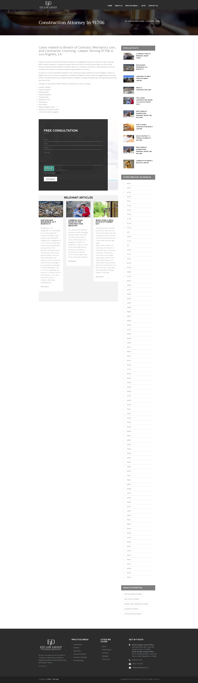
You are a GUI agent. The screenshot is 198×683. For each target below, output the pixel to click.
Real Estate (77, 651)
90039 (129, 427)
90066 (129, 449)
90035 (129, 378)
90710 (129, 369)
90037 (129, 520)
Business (76, 648)
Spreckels (105, 653)
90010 (129, 360)
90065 (129, 303)
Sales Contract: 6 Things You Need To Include (143, 138)
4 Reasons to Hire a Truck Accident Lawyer (143, 78)
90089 (129, 272)
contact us (153, 6)
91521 (129, 254)
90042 (129, 471)
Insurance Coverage (80, 657)
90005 (129, 502)
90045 (129, 391)
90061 (129, 467)
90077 (129, 281)
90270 (129, 267)
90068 (129, 312)
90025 (129, 444)
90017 (129, 347)
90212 (129, 259)
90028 (129, 568)
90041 (129, 573)
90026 (129, 343)
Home (110, 6)
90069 (129, 285)
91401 (129, 396)
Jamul (104, 646)
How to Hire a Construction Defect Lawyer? (144, 127)
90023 (129, 414)
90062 (129, 480)
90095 (129, 298)
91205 (129, 192)
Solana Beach (106, 649)
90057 (129, 316)
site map (55, 679)
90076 (129, 197)
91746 (129, 219)
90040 (129, 383)
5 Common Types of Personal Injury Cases (143, 56)
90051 (129, 475)
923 (128, 232)
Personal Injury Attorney (133, 594)
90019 (129, 462)
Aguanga (105, 656)
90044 (129, 498)
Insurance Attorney (131, 609)
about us (118, 6)
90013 (129, 329)
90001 (129, 555)
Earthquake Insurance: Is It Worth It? (142, 67)
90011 (129, 506)
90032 (129, 551)
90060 (129, 453)
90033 (129, 560)
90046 (129, 352)
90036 (129, 436)
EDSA (49, 679)
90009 (129, 321)
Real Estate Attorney (131, 599)
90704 (129, 263)
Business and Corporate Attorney (136, 604)
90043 (129, 533)
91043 (129, 250)
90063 (129, 440)
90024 (129, 418)
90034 (129, 374)
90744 (129, 290)
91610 (129, 228)
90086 (129, 307)
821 (128, 245)
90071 (129, 201)
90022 (129, 405)
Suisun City (106, 659)
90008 (129, 489)
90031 (129, 409)
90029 (129, 422)
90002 (129, 484)
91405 (129, 210)
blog (144, 6)
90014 (129, 188)
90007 (129, 546)
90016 (129, 529)
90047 (129, 537)
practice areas (131, 6)
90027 (129, 356)
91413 (129, 241)
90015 (129, 564)
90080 (129, 325)
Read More (45, 286)
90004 (129, 431)
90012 (129, 493)
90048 (129, 338)
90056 (129, 524)
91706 (129, 223)
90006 (129, 542)
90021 (129, 183)
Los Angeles (150, 21)
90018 (129, 577)
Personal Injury (78, 660)
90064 (129, 387)
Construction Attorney (136, 21)
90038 (129, 334)
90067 (129, 294)
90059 (129, 515)
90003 (129, 511)
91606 (129, 214)
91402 (129, 206)
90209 (129, 237)
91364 (129, 276)
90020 (129, 400)
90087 (129, 458)
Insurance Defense (79, 654)
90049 (129, 365)
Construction (77, 644)
